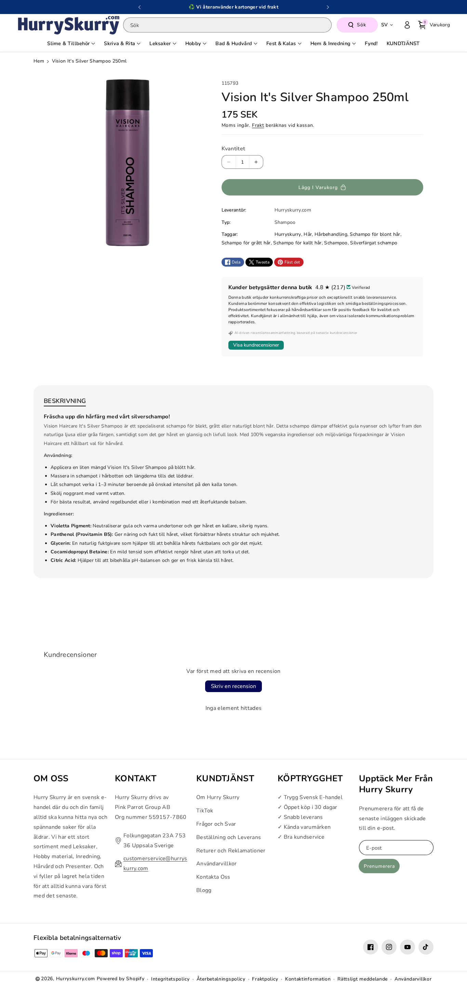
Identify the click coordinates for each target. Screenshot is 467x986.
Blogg (204, 890)
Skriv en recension (233, 686)
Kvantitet (233, 148)
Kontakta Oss (213, 877)
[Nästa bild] (328, 7)
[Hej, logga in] (407, 25)
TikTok (204, 810)
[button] (434, 25)
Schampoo (335, 243)
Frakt (258, 125)
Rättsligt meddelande (362, 979)
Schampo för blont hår (375, 234)
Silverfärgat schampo (373, 243)
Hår (308, 234)
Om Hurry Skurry (218, 797)
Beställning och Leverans (228, 837)
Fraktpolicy (265, 979)
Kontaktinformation (308, 979)
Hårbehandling (331, 234)
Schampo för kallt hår (297, 243)
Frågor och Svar (216, 824)
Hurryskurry (288, 234)
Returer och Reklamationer (231, 850)
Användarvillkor (216, 864)
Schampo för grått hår (246, 243)
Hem (39, 61)
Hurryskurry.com (75, 978)
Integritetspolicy (170, 979)
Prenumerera (379, 866)
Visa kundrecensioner (256, 345)
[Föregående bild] (139, 7)
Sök (361, 25)
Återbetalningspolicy (221, 979)
